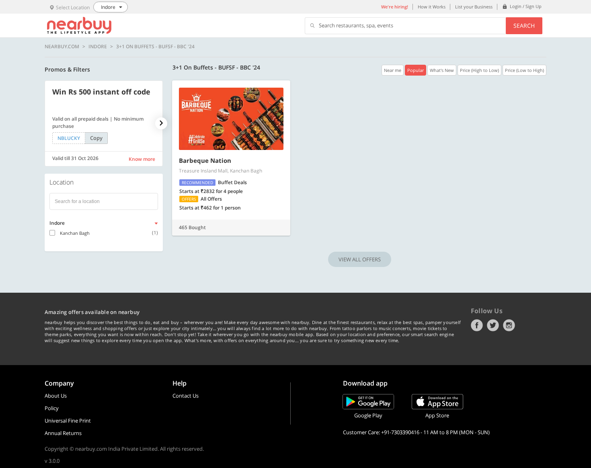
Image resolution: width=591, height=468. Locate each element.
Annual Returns (63, 433)
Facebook (477, 325)
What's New (442, 70)
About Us (56, 395)
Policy (52, 408)
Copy (96, 138)
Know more (142, 159)
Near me (392, 70)
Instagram (509, 325)
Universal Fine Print (68, 420)
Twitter (493, 325)
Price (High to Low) (479, 70)
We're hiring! (394, 7)
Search (524, 25)
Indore (97, 46)
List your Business (473, 7)
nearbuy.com (62, 46)
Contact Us (185, 395)
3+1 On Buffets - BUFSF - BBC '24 (155, 46)
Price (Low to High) (524, 70)
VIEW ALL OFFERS (360, 259)
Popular (415, 70)
